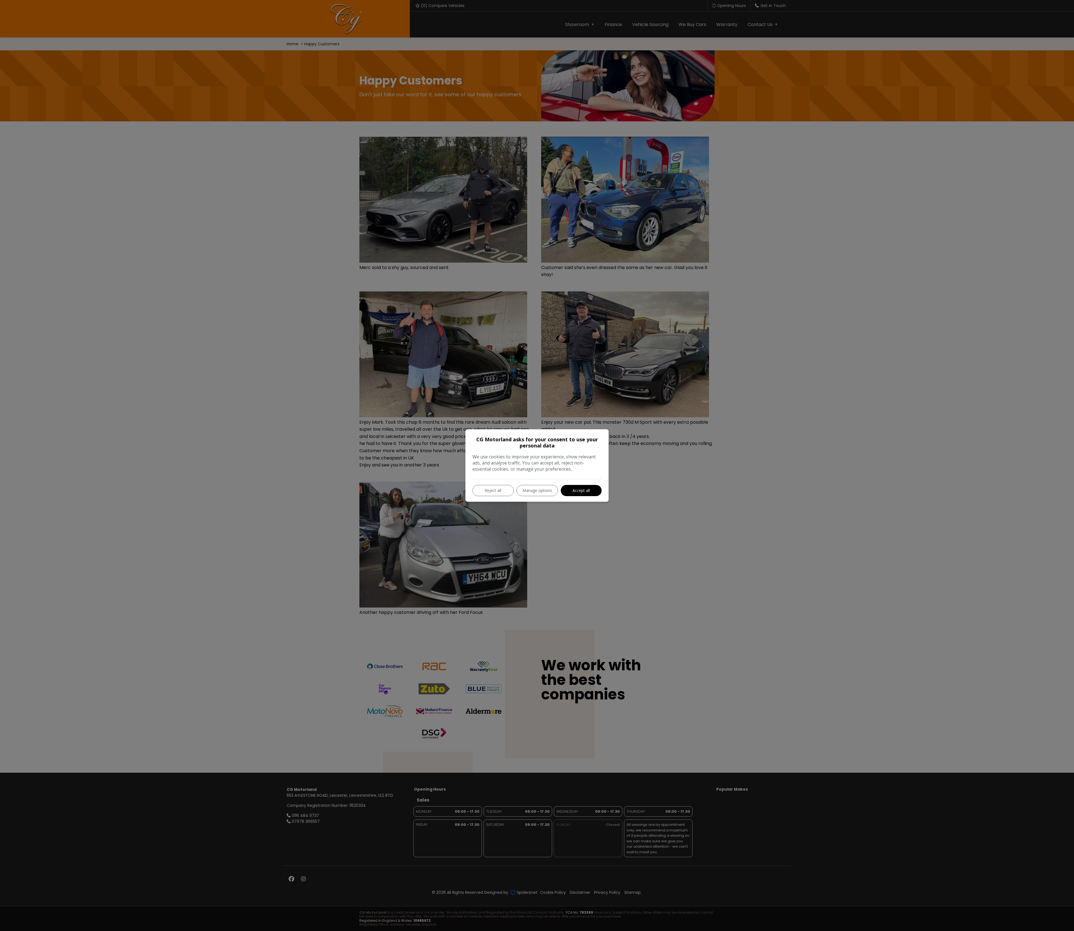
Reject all (493, 490)
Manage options (537, 490)
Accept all (581, 490)
